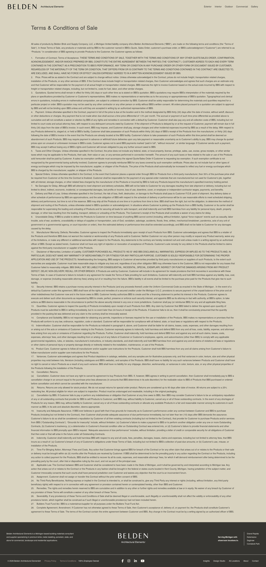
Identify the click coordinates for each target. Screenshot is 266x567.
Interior (218, 6)
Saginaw (250, 540)
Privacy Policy (50, 560)
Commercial (242, 6)
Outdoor (229, 6)
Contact (255, 560)
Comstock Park (253, 543)
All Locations (234, 560)
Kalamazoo (251, 537)
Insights (206, 560)
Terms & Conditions (68, 560)
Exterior (208, 6)
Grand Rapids (253, 533)
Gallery (254, 6)
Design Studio (219, 560)
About (245, 560)
